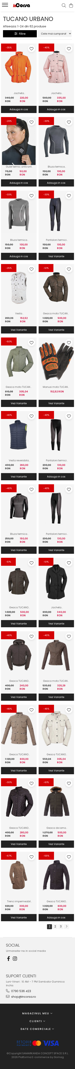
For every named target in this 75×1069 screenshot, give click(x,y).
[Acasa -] (25, 6)
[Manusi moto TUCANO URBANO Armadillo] (56, 361)
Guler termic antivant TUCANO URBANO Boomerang (19, 167)
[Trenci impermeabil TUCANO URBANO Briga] (19, 876)
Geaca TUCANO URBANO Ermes (56, 901)
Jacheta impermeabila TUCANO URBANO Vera (56, 607)
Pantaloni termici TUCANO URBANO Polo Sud (56, 240)
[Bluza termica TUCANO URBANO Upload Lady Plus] (19, 508)
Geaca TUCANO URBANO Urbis (18, 607)
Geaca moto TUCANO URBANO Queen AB (56, 681)
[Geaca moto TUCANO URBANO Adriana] (19, 361)
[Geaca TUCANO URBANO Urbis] (19, 582)
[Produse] (5, 6)
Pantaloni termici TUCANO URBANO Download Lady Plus (56, 534)
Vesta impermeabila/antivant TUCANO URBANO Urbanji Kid (19, 313)
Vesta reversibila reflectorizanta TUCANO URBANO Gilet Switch (19, 460)
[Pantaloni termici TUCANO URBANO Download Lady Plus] (56, 508)
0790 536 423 (20, 991)
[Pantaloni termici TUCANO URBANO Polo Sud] (56, 214)
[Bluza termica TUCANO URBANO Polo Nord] (56, 141)
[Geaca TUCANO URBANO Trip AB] (19, 729)
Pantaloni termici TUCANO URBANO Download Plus (56, 460)
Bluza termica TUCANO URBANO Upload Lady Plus (18, 534)
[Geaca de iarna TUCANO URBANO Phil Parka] (56, 802)
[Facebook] (8, 958)
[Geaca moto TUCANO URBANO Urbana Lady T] (56, 288)
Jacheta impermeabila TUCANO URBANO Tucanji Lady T (56, 93)
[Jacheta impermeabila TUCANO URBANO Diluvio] (19, 67)
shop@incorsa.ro (23, 997)
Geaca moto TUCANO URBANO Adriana (19, 387)
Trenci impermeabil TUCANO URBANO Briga (19, 901)
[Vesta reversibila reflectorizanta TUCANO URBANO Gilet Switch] (19, 435)
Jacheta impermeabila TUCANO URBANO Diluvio (19, 93)
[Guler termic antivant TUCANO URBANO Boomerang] (19, 141)
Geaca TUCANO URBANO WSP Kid (19, 681)
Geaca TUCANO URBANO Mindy (18, 828)
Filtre (21, 34)
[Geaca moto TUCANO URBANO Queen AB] (56, 655)
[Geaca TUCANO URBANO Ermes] (56, 876)
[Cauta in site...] (64, 5)
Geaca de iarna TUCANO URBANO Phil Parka (56, 828)
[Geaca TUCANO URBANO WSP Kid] (19, 655)
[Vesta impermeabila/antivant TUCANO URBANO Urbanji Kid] (19, 288)
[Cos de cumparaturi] (71, 5)
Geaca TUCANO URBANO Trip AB (18, 754)
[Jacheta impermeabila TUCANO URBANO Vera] (56, 582)
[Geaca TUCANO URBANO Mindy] (19, 802)
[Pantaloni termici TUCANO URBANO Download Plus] (56, 435)
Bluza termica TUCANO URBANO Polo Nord (56, 167)
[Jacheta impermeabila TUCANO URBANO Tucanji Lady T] (56, 67)
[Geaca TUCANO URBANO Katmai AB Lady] (56, 729)
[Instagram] (14, 958)
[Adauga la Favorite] (31, 48)
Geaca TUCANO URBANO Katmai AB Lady (56, 754)
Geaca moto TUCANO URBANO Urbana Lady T (56, 313)
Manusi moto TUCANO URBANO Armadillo (56, 387)
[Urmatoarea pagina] (66, 926)
